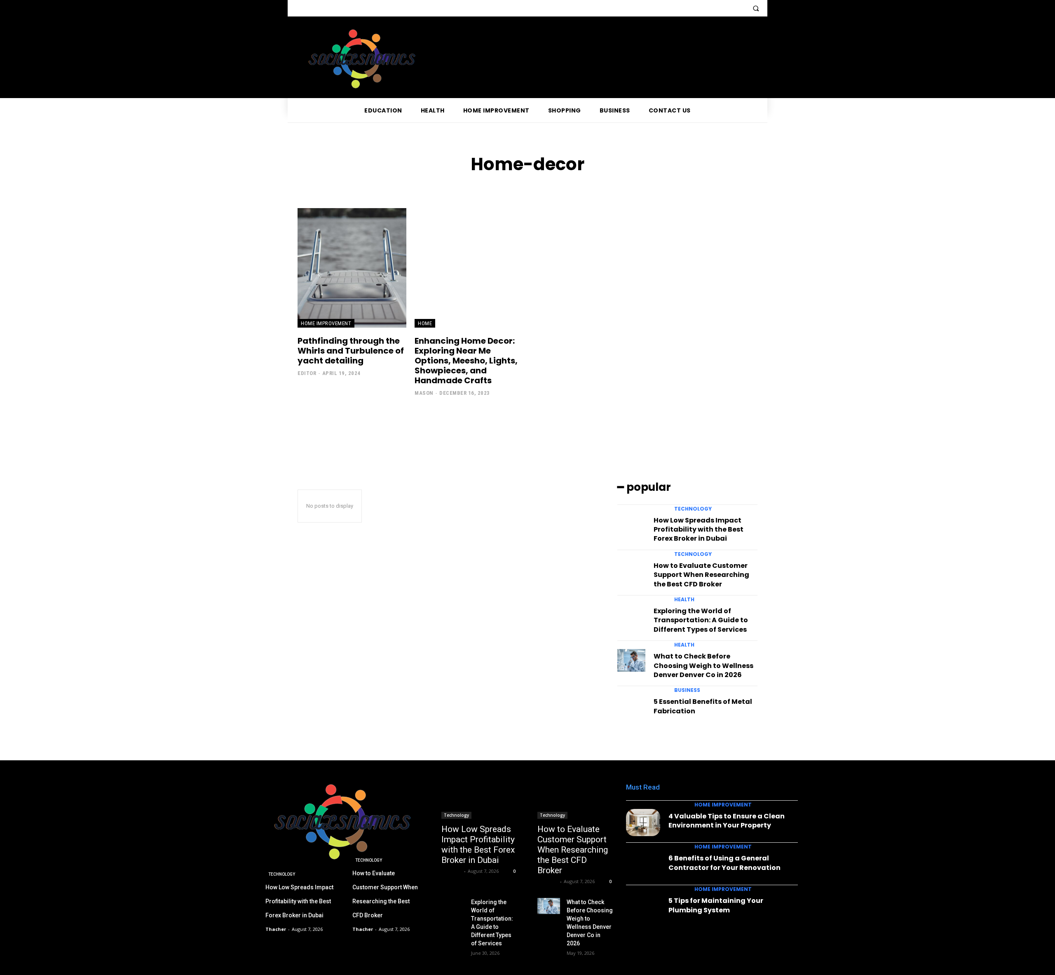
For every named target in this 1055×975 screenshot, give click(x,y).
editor (307, 373)
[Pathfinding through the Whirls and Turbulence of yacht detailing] (352, 268)
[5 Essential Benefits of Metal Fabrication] (631, 705)
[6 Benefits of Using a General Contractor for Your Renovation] (643, 865)
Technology (693, 508)
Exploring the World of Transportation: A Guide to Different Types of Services (701, 620)
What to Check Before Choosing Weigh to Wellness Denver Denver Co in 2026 (703, 666)
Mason (424, 393)
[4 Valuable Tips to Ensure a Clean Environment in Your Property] (643, 823)
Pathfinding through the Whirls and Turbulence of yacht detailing (351, 350)
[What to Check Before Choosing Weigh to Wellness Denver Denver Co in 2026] (631, 660)
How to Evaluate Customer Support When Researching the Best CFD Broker (701, 575)
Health (684, 599)
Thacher (451, 871)
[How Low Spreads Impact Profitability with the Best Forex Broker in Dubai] (631, 524)
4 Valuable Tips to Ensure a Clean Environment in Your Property (726, 820)
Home (425, 323)
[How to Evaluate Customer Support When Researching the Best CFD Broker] (631, 569)
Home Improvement (326, 323)
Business (687, 690)
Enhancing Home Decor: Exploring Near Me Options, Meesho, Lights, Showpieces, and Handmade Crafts (466, 360)
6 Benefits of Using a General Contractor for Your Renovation (724, 862)
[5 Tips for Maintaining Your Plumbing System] (643, 907)
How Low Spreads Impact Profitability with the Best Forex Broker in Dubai (698, 530)
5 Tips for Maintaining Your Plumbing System (715, 905)
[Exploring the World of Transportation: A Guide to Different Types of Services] (631, 615)
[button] (756, 8)
